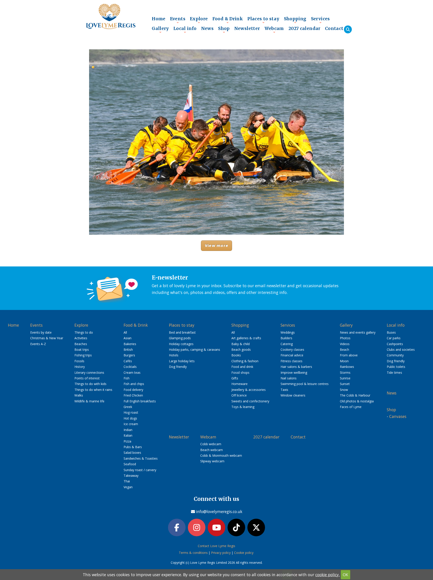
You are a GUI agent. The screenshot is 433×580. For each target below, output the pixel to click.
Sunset (345, 384)
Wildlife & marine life (89, 401)
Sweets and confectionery (250, 401)
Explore (199, 20)
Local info (185, 29)
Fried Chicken (133, 395)
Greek (128, 407)
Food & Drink (227, 20)
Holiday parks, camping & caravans (194, 349)
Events (177, 20)
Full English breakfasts (140, 401)
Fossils (79, 361)
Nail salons (289, 378)
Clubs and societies (401, 349)
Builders (286, 338)
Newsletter (247, 28)
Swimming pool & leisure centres (305, 384)
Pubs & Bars (133, 447)
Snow (344, 389)
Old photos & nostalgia (357, 401)
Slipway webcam (212, 461)
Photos (345, 338)
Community (395, 355)
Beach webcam (211, 450)
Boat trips (81, 349)
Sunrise (345, 378)
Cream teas (132, 372)
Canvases (397, 416)
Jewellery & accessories (248, 389)
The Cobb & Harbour (355, 395)
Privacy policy (221, 552)
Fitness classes (291, 361)
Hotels (173, 355)
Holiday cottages (181, 344)
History (79, 367)
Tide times (394, 372)
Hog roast (131, 412)
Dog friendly (178, 367)
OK (345, 574)
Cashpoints (395, 344)
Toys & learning (242, 407)
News (207, 28)
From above (349, 355)
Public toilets (396, 367)
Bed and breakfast (182, 332)
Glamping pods (180, 338)
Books (236, 355)
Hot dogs (130, 418)
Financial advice (292, 355)
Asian (127, 338)
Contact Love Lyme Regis (216, 546)
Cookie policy (243, 552)
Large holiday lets (182, 361)
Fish (126, 378)
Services (320, 20)
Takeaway (131, 475)
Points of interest (87, 378)
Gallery (160, 29)
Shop (224, 29)
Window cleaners (293, 395)
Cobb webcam (210, 444)
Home (159, 18)
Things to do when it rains (93, 389)
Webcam (274, 29)
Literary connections (89, 372)
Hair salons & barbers (296, 367)
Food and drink (242, 367)
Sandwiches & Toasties (141, 458)
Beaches (80, 344)
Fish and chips (134, 384)
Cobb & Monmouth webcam (221, 455)
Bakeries (130, 344)
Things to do (83, 332)
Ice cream (131, 424)
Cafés (128, 361)
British (128, 349)
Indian (128, 430)
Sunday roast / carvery (140, 470)
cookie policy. (327, 574)
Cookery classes (292, 349)
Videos (345, 344)
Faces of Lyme (351, 407)
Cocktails (130, 367)
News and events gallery (357, 332)
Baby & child (240, 344)
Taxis (284, 389)
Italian (128, 435)
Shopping (295, 20)
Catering (287, 344)
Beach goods (241, 349)
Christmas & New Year (46, 338)
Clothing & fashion (244, 361)
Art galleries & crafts (246, 338)
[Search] (348, 29)
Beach (344, 349)
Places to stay (263, 20)
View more (216, 245)
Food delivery (133, 389)
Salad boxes (132, 452)
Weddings (288, 332)
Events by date (41, 332)
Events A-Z (38, 344)
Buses (391, 332)
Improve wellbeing (294, 372)
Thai (127, 481)
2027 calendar (304, 28)
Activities (80, 338)
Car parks (394, 338)
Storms (345, 372)
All (125, 332)
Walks (78, 395)
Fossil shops (240, 372)
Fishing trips (83, 355)
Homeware (239, 384)
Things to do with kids (90, 384)
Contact (334, 28)
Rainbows (347, 367)
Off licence (239, 395)
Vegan (128, 487)
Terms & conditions (193, 552)
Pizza (127, 441)
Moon (344, 361)
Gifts (234, 378)
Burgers (129, 355)
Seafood (130, 464)
